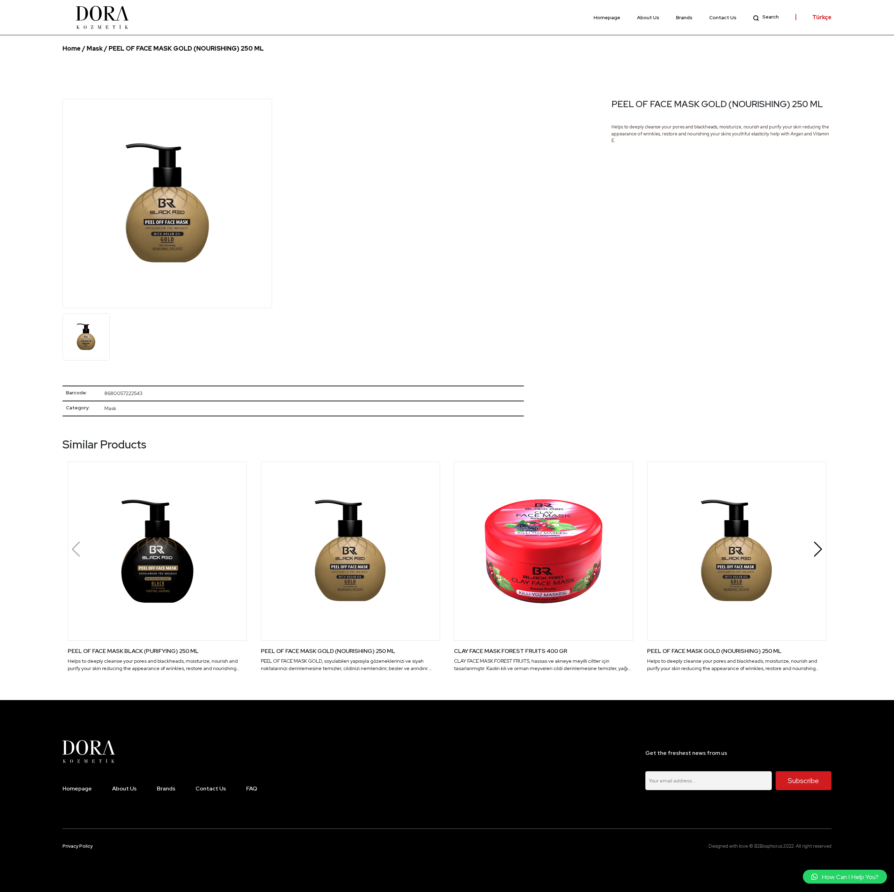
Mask (95, 48)
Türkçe (821, 17)
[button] (818, 549)
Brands (684, 17)
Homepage (607, 17)
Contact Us (723, 17)
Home (72, 48)
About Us (648, 17)
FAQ (251, 788)
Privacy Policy (78, 846)
